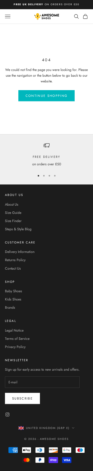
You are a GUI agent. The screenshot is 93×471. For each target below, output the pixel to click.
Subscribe (22, 398)
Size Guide (13, 212)
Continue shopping (47, 95)
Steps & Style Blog (18, 229)
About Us (11, 204)
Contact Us (13, 268)
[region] (46, 154)
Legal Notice (14, 330)
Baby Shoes (13, 291)
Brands (10, 307)
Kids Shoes (13, 299)
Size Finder (13, 220)
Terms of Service (17, 338)
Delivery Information (19, 251)
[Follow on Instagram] (7, 414)
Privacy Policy (15, 346)
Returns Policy (15, 259)
